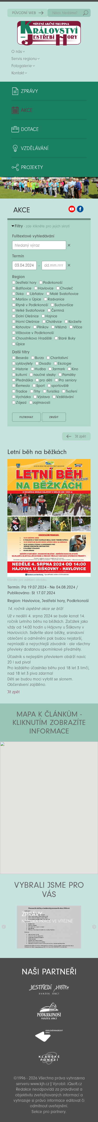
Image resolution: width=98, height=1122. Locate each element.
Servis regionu (24, 58)
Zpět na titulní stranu (49, 33)
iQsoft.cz (74, 1083)
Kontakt (17, 72)
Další (94, 927)
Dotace (30, 129)
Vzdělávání (34, 148)
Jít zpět (80, 436)
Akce (27, 110)
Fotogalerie (21, 65)
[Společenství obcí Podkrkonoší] (49, 1009)
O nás (16, 51)
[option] (49, 927)
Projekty (32, 167)
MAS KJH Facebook (80, 209)
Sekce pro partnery (48, 1111)
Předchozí (3, 927)
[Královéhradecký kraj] (49, 1033)
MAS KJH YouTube (72, 209)
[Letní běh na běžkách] (49, 575)
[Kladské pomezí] (49, 1056)
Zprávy (29, 91)
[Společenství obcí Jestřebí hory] (49, 986)
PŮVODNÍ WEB (24, 13)
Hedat (85, 12)
